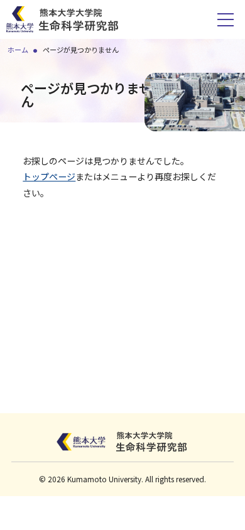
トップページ (49, 176)
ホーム (18, 50)
